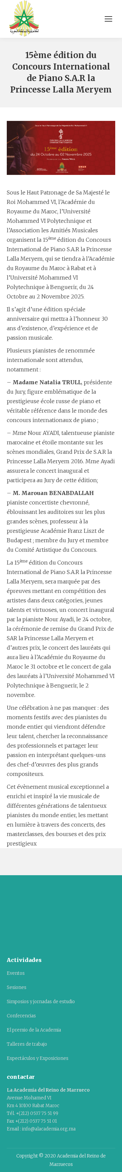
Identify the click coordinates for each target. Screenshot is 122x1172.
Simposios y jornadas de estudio (41, 1002)
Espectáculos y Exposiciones (37, 1058)
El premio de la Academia (34, 1030)
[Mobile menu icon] (108, 19)
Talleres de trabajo (27, 1044)
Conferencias (21, 1016)
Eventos (16, 973)
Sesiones (16, 987)
